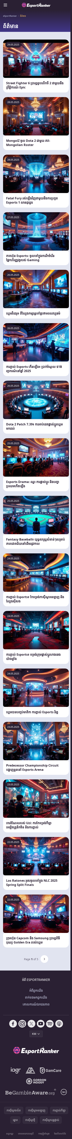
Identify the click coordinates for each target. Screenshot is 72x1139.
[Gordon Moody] (36, 1081)
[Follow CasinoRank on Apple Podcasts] (59, 1024)
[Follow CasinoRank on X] (31, 1024)
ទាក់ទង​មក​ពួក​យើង (36, 997)
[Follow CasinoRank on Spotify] (50, 1024)
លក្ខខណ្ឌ (9, 1133)
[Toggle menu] (5, 5)
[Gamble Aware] (30, 1092)
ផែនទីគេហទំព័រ (60, 1133)
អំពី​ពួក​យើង (36, 990)
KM (34, 1034)
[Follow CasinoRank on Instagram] (22, 1024)
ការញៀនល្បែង (44, 1133)
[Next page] (44, 959)
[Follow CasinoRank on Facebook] (13, 1024)
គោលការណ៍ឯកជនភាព (36, 1004)
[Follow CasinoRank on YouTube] (41, 1024)
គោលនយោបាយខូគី (26, 1133)
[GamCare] (50, 1070)
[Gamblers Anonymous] (30, 1070)
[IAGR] (16, 1070)
